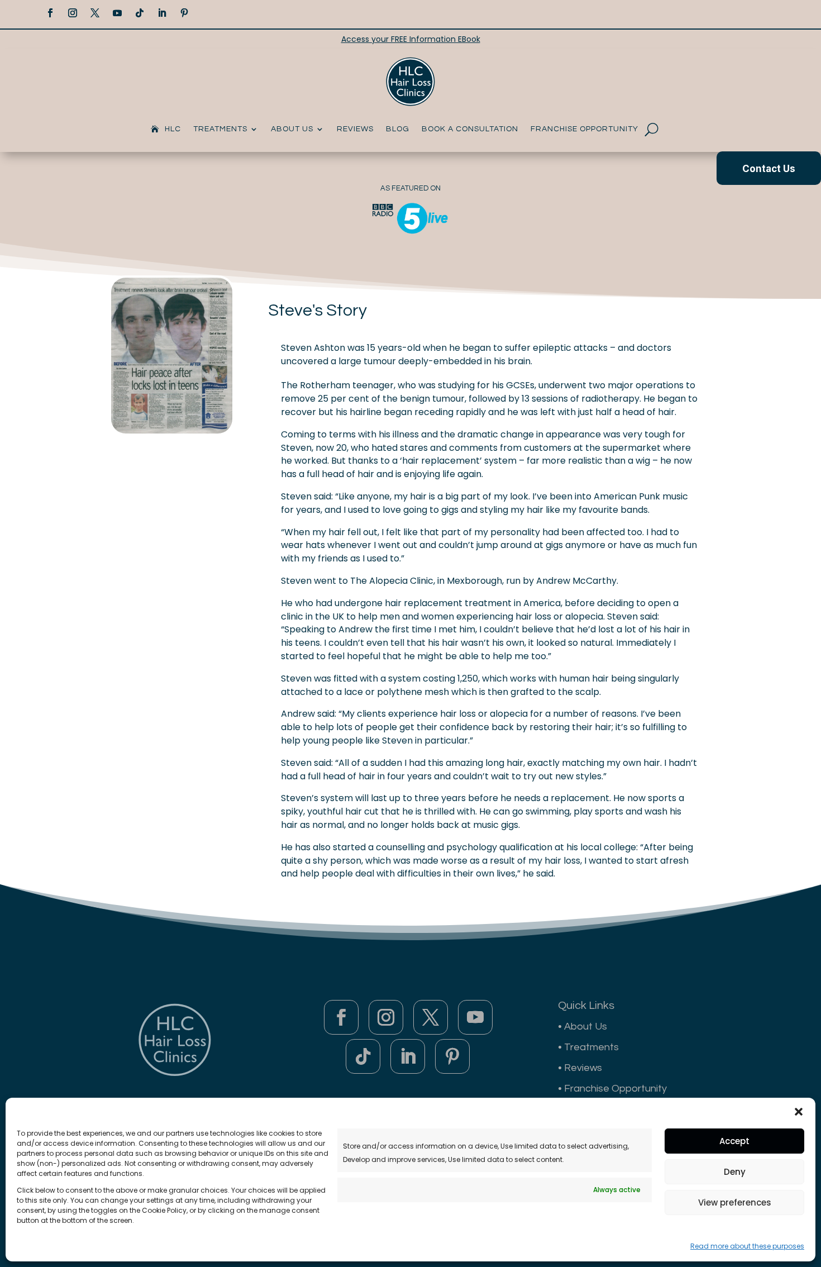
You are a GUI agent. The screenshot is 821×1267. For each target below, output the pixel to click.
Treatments (220, 129)
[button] (798, 1111)
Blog (397, 129)
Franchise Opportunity (584, 129)
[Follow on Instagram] (73, 13)
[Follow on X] (95, 13)
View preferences (734, 1202)
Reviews (355, 129)
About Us (292, 129)
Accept (734, 1141)
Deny (735, 1172)
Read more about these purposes (747, 1246)
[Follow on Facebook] (50, 13)
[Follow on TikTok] (140, 13)
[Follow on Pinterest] (184, 13)
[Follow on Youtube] (117, 13)
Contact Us (768, 168)
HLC (173, 129)
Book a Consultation (470, 129)
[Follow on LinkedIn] (162, 13)
